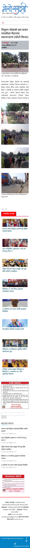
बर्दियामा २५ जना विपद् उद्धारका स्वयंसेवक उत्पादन (12, 290)
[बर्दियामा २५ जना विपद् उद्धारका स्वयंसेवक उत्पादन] (15, 283)
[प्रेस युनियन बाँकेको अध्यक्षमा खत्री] (15, 323)
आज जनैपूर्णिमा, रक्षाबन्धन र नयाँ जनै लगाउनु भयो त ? (14, 250)
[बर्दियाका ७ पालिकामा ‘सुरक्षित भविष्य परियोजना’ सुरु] (15, 343)
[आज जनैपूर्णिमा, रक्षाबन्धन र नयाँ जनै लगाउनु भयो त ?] (15, 243)
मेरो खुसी (6, 43)
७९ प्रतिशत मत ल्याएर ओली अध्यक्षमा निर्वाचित (14, 310)
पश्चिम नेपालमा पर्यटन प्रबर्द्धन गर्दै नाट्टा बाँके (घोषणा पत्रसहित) (14, 270)
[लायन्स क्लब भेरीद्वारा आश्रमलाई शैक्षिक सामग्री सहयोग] (15, 223)
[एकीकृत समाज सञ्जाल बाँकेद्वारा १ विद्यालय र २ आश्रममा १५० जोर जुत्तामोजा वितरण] (15, 363)
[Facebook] (26, 538)
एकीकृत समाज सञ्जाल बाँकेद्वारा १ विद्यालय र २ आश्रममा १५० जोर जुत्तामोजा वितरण (13, 371)
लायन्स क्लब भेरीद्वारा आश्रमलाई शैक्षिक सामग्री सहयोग (15, 230)
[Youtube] (15, 543)
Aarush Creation (24, 546)
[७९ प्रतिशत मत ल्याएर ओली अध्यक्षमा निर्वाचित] (15, 303)
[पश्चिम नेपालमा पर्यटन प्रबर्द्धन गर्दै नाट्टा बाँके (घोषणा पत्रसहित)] (15, 263)
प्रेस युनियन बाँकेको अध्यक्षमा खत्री (13, 329)
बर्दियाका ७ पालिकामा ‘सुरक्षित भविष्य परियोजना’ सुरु (14, 350)
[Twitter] (26, 541)
